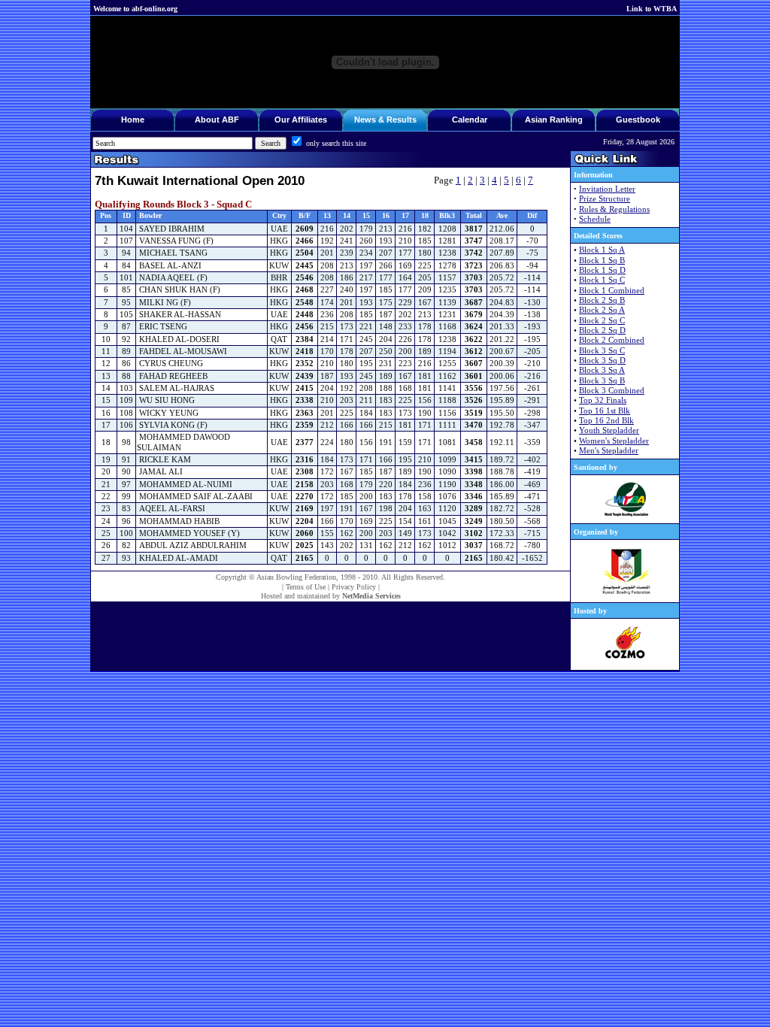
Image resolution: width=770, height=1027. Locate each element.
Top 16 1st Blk (604, 411)
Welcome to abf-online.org (135, 9)
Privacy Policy (354, 587)
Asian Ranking (554, 119)
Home (132, 119)
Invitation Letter (607, 189)
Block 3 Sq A (602, 370)
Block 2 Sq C (602, 321)
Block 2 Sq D (602, 330)
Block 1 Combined (611, 290)
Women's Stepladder (614, 441)
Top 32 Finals (602, 400)
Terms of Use (306, 587)
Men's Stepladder (608, 451)
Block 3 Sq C (602, 351)
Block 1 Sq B (602, 260)
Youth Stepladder (609, 430)
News (365, 119)
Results (402, 119)
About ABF (217, 119)
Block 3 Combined (611, 390)
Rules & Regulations (614, 209)
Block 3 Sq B (602, 381)
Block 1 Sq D (602, 270)
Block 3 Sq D (602, 360)
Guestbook (638, 119)
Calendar (469, 119)
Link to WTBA (651, 9)
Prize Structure (604, 199)
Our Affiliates (300, 119)
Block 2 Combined (611, 340)
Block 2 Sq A (602, 310)
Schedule (595, 219)
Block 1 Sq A (602, 250)
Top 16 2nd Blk (606, 421)
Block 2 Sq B (602, 300)
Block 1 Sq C (602, 280)
